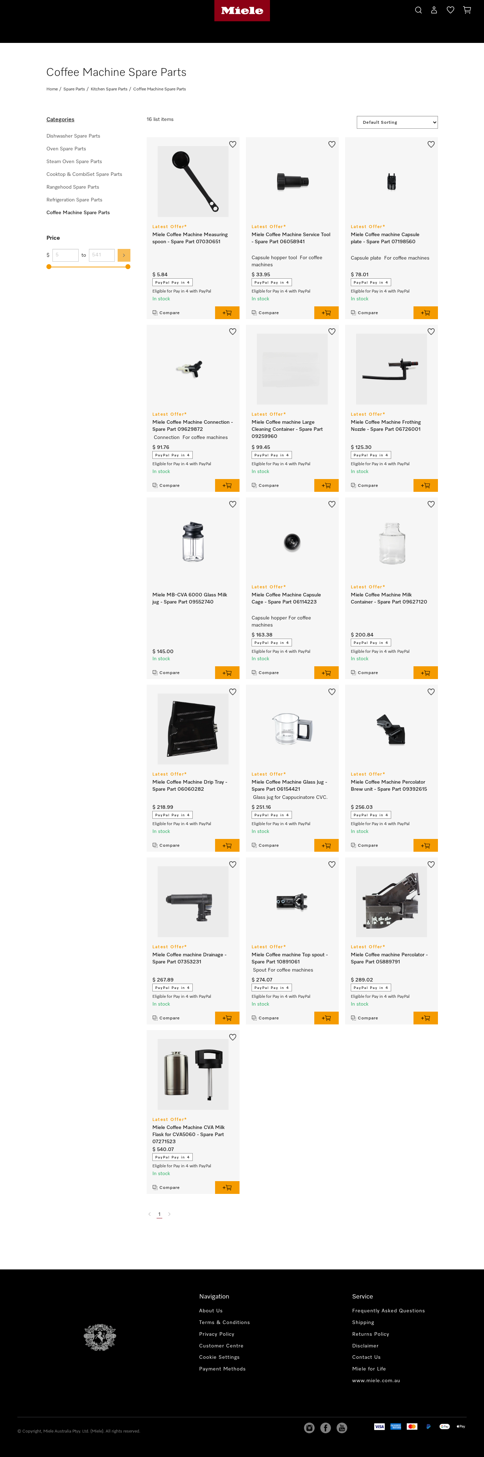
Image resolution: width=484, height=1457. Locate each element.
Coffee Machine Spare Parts (78, 212)
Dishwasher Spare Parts (73, 136)
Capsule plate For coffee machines (391, 258)
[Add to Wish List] (233, 143)
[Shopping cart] (466, 11)
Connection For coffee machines (191, 437)
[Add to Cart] (227, 312)
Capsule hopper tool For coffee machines (287, 261)
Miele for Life (369, 1369)
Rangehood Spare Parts (72, 187)
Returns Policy (370, 1334)
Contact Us (366, 1357)
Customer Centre (221, 1346)
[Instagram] (309, 1428)
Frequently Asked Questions (388, 1310)
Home (52, 89)
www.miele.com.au (376, 1380)
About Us (211, 1310)
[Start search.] (418, 9)
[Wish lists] (450, 11)
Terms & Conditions (224, 1322)
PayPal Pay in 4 (172, 282)
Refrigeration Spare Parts (74, 200)
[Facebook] (325, 1428)
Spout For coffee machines (284, 970)
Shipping (363, 1322)
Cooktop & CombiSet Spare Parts (84, 174)
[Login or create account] (434, 11)
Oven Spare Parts (66, 148)
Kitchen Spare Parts (109, 89)
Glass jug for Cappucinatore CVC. (290, 797)
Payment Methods (222, 1369)
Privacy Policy (217, 1334)
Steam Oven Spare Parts (74, 161)
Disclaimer (365, 1346)
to (83, 255)
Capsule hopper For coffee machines (281, 622)
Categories (60, 120)
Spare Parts (74, 89)
